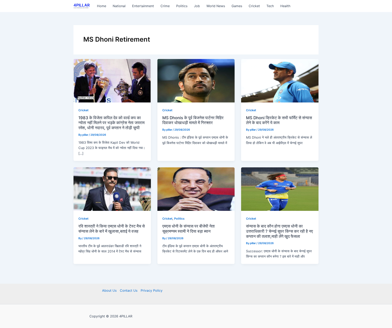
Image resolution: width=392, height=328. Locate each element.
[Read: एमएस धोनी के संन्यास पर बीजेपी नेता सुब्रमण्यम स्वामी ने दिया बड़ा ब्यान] (196, 189)
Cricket (83, 110)
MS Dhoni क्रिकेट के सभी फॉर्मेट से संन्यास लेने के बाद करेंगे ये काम (279, 120)
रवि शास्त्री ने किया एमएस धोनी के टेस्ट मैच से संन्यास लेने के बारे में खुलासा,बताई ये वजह (111, 229)
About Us (109, 290)
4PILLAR (82, 5)
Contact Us (128, 290)
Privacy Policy (152, 290)
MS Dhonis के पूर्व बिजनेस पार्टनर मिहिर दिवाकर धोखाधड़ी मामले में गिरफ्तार (193, 120)
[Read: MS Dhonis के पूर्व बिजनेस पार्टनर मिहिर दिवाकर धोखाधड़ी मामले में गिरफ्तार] (196, 80)
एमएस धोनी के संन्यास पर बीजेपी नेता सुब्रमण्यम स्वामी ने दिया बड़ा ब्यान (188, 229)
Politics (179, 218)
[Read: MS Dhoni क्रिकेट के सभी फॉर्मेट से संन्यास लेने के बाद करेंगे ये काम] (279, 80)
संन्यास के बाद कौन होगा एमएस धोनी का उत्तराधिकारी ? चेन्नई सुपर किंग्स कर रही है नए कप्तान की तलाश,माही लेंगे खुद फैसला (279, 231)
